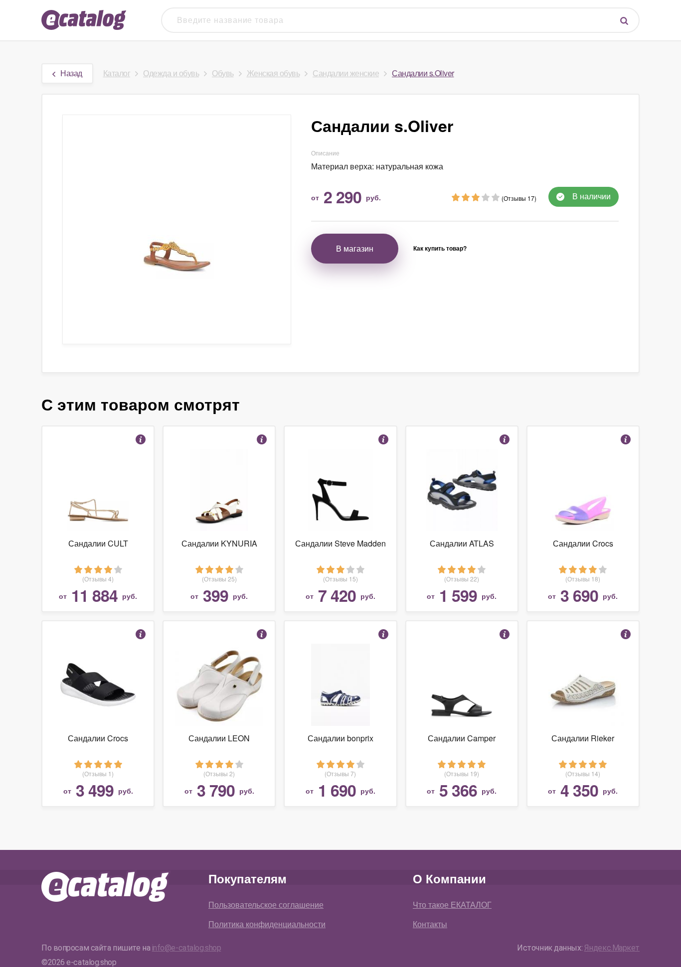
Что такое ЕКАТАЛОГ (452, 904)
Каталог (117, 73)
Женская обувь (273, 73)
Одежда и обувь (171, 73)
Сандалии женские (346, 73)
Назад (71, 73)
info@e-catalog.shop (186, 948)
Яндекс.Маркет (612, 948)
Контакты (430, 924)
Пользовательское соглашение (266, 904)
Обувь (223, 73)
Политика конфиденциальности (267, 924)
